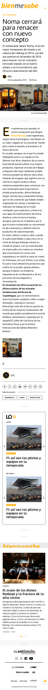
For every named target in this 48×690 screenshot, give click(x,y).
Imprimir (40, 387)
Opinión (6, 586)
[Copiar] (35, 387)
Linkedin (20, 387)
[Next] (43, 446)
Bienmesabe (19, 5)
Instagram (16, 658)
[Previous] (4, 446)
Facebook (4, 387)
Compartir (45, 681)
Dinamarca (9, 398)
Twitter (10, 387)
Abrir (45, 8)
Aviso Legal (33, 686)
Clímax (33, 667)
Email (30, 387)
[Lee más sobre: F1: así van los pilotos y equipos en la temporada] (24, 438)
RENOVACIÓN (35, 398)
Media (33, 681)
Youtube (31, 658)
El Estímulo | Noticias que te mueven (24, 652)
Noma (22, 398)
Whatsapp (15, 387)
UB (33, 672)
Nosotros (14, 681)
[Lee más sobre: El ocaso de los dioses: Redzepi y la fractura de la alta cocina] (24, 568)
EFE (10, 76)
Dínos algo (23, 681)
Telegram (25, 387)
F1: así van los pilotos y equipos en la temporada (23, 461)
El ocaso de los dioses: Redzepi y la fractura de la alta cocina (23, 594)
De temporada (9, 15)
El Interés (18, 667)
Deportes (11, 453)
